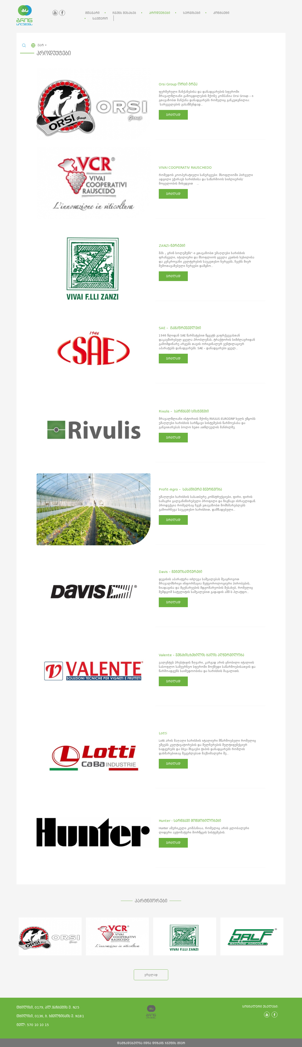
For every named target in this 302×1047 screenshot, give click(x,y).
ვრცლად (173, 115)
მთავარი (92, 13)
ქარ (41, 45)
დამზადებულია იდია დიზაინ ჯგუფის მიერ (151, 1043)
